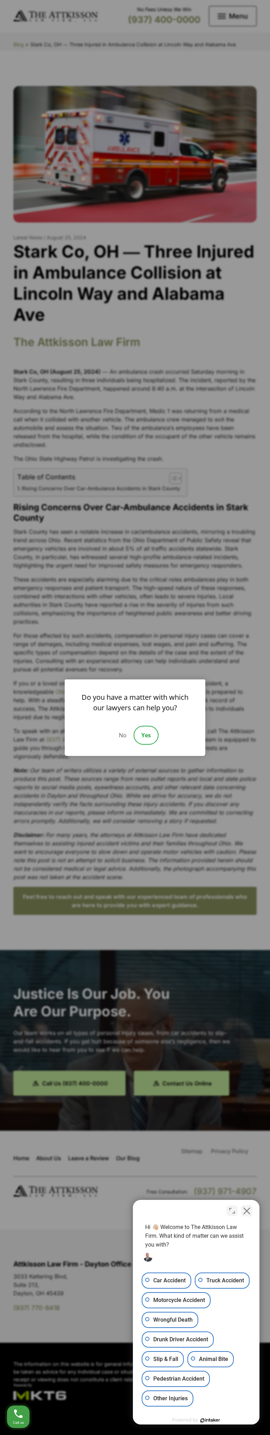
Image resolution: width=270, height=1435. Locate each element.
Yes (146, 735)
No (123, 735)
